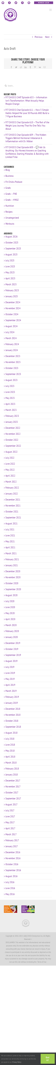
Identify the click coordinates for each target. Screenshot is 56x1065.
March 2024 (11, 338)
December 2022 (12, 428)
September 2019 (13, 655)
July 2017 (9, 810)
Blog (7, 170)
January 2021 (11, 565)
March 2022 (11, 481)
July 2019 (9, 667)
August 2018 (11, 732)
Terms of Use (41, 962)
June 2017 (10, 816)
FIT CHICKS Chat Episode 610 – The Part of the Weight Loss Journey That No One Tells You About (27, 125)
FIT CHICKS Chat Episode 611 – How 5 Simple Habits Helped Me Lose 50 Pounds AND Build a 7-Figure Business (27, 113)
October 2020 (11, 583)
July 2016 (9, 882)
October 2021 (11, 511)
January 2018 (11, 774)
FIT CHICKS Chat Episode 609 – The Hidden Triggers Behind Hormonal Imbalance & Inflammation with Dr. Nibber (25, 138)
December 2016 (12, 852)
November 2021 (12, 505)
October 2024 (11, 314)
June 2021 (10, 535)
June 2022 (10, 463)
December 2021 (12, 499)
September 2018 (13, 726)
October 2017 (11, 792)
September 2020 (13, 589)
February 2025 (12, 290)
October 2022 (11, 439)
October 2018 (11, 720)
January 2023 (11, 422)
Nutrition (9, 205)
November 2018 (12, 714)
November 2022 (12, 433)
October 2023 (11, 368)
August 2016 (11, 876)
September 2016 (13, 870)
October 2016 (11, 864)
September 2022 (13, 445)
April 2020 (10, 619)
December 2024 (12, 302)
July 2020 (9, 601)
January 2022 (11, 493)
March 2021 (11, 553)
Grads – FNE (11, 193)
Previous (38, 37)
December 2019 (12, 643)
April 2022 (10, 475)
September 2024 (13, 320)
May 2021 (10, 541)
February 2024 (12, 344)
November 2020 (12, 577)
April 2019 (10, 685)
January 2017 (11, 846)
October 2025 (11, 242)
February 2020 (12, 631)
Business (9, 176)
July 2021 (9, 529)
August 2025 (11, 254)
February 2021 (12, 559)
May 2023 (10, 398)
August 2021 (11, 523)
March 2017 (11, 834)
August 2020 (11, 595)
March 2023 (11, 410)
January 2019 (11, 702)
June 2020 (10, 607)
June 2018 (10, 744)
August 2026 (11, 236)
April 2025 (10, 278)
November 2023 (12, 362)
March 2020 (11, 625)
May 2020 (10, 613)
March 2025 (11, 284)
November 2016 (12, 858)
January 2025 (11, 296)
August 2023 (11, 380)
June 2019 (10, 673)
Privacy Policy (16, 1062)
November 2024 (12, 308)
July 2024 (9, 332)
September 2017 (13, 798)
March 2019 (11, 691)
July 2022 (9, 457)
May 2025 (10, 272)
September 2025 (13, 248)
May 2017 (10, 822)
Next (47, 37)
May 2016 (10, 894)
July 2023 (9, 386)
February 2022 (12, 487)
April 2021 (10, 547)
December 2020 (12, 571)
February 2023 (12, 416)
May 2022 (10, 469)
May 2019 (10, 679)
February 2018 (12, 768)
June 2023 (10, 392)
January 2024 (11, 350)
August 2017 (11, 804)
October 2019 (11, 649)
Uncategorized (12, 217)
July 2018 (9, 738)
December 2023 (12, 356)
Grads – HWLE (12, 199)
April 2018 (10, 756)
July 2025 (9, 260)
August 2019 (11, 661)
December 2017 (12, 780)
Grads (8, 187)
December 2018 (12, 708)
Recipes (9, 211)
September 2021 (13, 517)
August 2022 (11, 451)
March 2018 (11, 762)
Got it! (47, 1059)
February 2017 (12, 840)
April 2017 (10, 828)
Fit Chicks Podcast (13, 181)
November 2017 (12, 786)
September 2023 (13, 374)
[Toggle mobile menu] (50, 9)
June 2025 (10, 266)
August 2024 (11, 326)
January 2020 (11, 637)
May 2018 (10, 750)
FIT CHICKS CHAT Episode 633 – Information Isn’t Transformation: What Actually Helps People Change (26, 101)
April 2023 (10, 404)
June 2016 (10, 888)
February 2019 (12, 697)
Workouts (9, 223)
